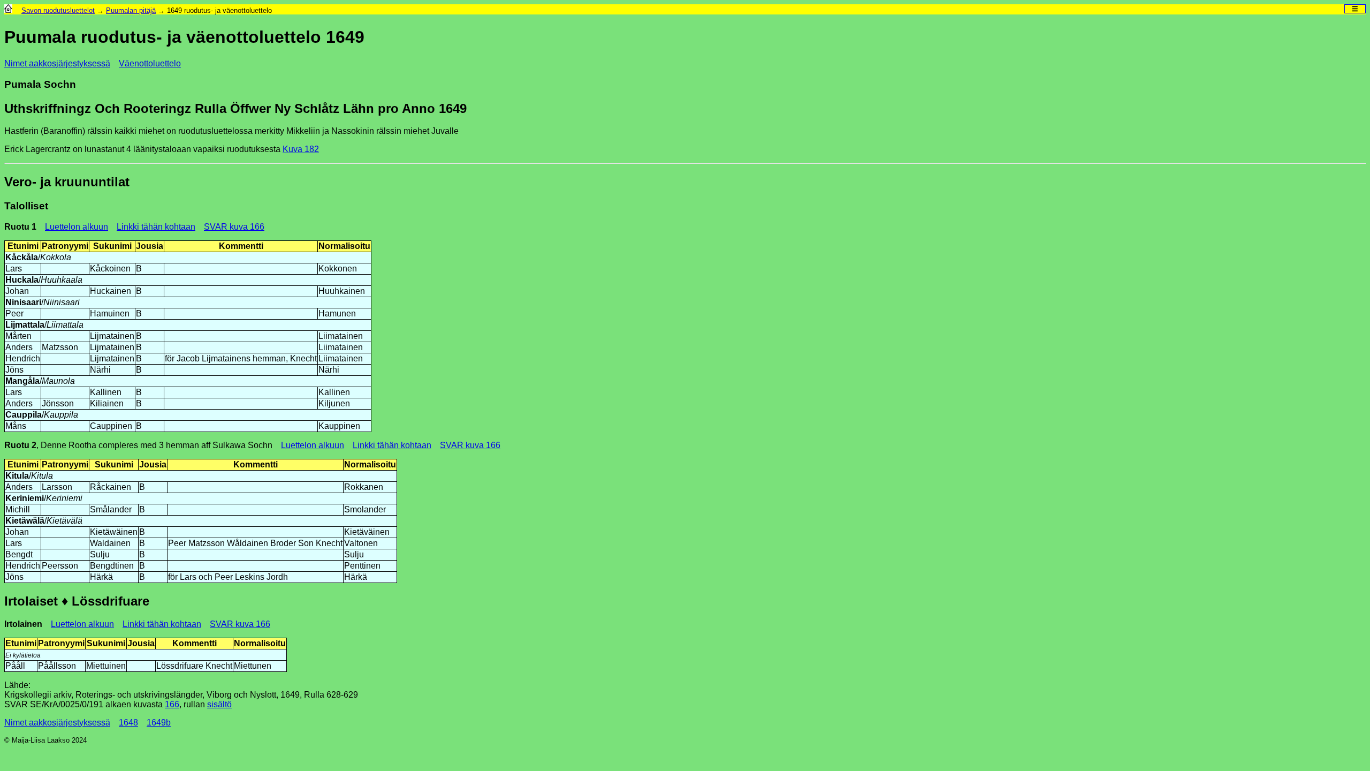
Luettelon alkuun (76, 226)
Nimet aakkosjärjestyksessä (57, 63)
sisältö (219, 704)
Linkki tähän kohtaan (156, 226)
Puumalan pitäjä (131, 10)
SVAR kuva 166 (234, 226)
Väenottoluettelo (150, 63)
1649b (159, 722)
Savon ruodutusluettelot (58, 10)
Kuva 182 (301, 149)
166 (172, 704)
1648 (128, 722)
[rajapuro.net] (8, 10)
